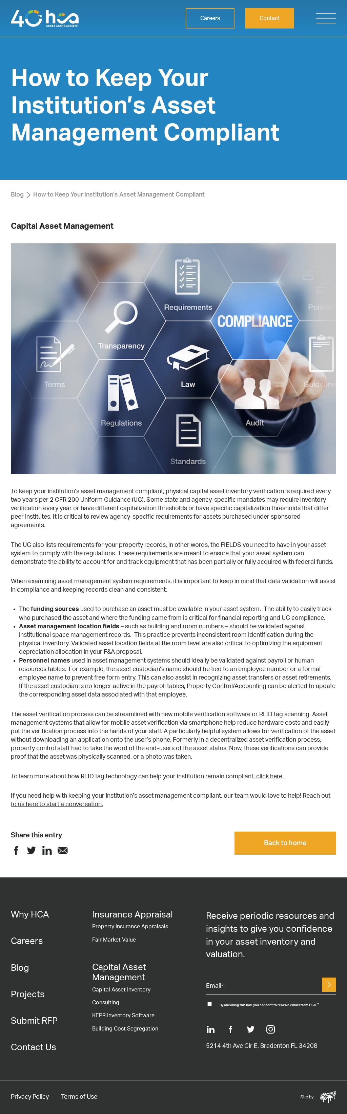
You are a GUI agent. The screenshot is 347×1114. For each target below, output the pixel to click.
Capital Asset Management (62, 226)
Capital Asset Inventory (121, 989)
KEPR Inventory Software (123, 1015)
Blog (17, 195)
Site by (318, 1096)
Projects (28, 994)
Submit (329, 985)
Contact (270, 18)
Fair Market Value (114, 940)
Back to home (285, 843)
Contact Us (33, 1047)
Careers (210, 18)
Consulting (105, 1002)
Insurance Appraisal (132, 914)
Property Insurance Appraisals (130, 926)
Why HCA (30, 914)
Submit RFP (34, 1021)
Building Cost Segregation (125, 1029)
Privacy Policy (30, 1097)
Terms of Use (79, 1097)
